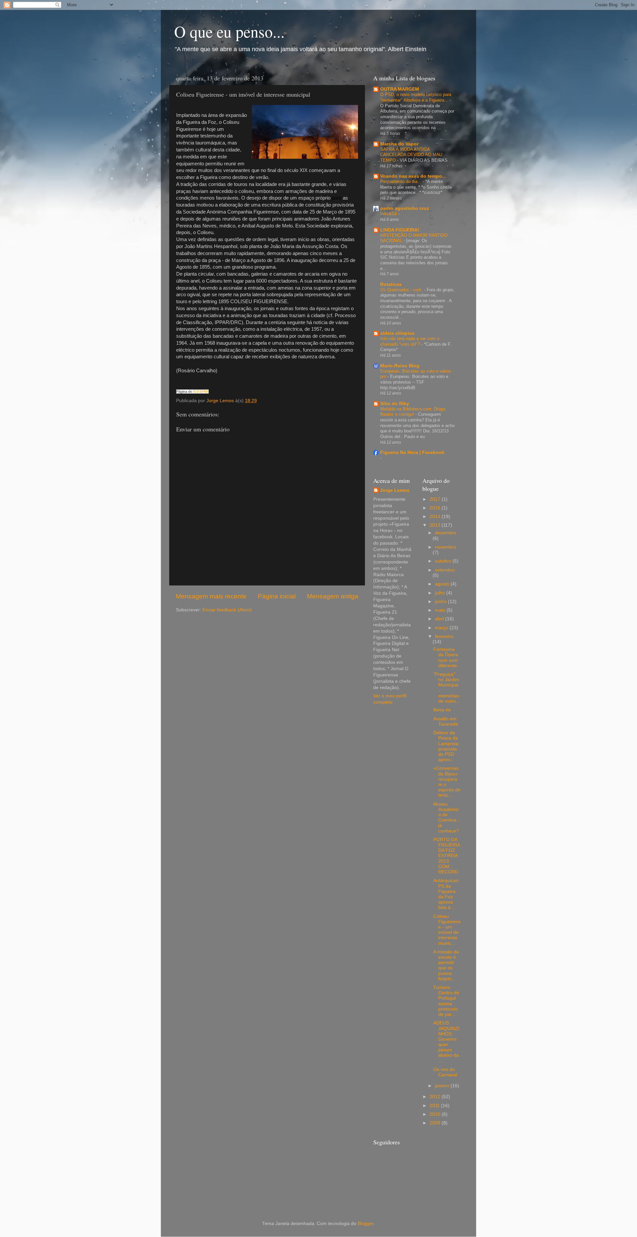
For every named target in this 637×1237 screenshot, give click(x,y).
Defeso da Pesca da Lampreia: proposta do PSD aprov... (446, 746)
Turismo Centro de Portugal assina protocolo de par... (446, 1001)
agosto (443, 583)
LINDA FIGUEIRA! (399, 229)
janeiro (443, 1085)
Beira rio (442, 709)
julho (440, 592)
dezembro (445, 532)
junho (441, 601)
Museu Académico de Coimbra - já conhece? (446, 818)
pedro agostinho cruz (404, 208)
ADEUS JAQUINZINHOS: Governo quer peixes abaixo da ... (446, 1041)
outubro (444, 561)
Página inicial (277, 596)
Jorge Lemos (394, 490)
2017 (436, 499)
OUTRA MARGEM (399, 89)
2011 (435, 1105)
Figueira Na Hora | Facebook (412, 452)
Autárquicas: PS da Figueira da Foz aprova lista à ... (446, 894)
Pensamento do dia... (401, 181)
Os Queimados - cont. (402, 289)
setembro (445, 570)
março (442, 627)
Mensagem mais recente (211, 596)
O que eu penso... (229, 31)
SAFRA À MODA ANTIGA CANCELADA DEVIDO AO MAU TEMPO (411, 155)
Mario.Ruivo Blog (399, 365)
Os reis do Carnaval (445, 1072)
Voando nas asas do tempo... (413, 176)
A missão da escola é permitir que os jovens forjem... (446, 965)
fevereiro (444, 636)
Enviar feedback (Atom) (227, 609)
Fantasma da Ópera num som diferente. (445, 657)
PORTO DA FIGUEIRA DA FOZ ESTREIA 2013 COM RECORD (446, 855)
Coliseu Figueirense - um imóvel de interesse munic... (446, 930)
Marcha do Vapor (399, 143)
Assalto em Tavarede (445, 721)
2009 (436, 1122)
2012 (436, 1096)
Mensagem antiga (332, 596)
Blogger (366, 1223)
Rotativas (391, 284)
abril (440, 618)
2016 (436, 507)
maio (441, 610)
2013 (436, 525)
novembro (445, 547)
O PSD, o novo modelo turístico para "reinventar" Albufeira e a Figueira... (415, 97)
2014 (436, 516)
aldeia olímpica (397, 333)
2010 (436, 1114)
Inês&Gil (389, 213)
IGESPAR (201, 392)
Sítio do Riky (394, 403)
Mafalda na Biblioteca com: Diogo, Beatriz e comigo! (413, 411)
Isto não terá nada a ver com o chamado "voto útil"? (409, 341)
